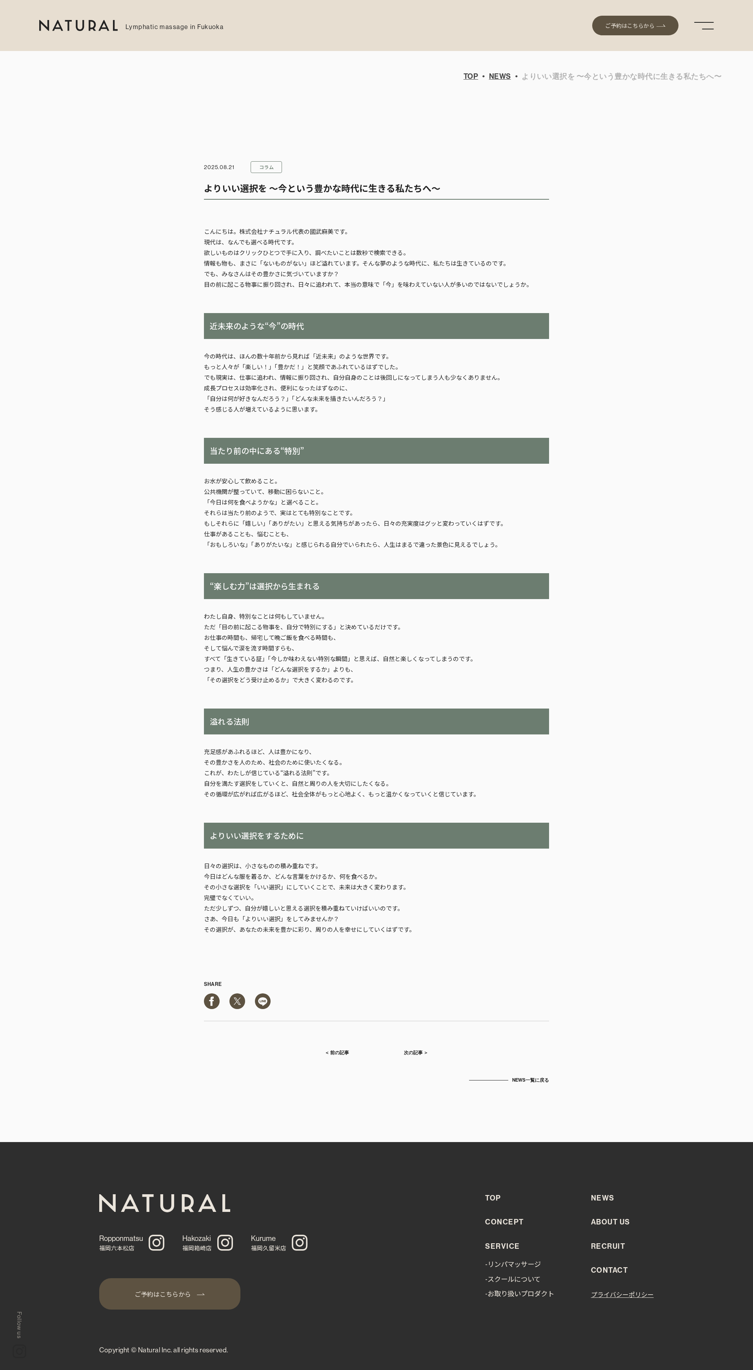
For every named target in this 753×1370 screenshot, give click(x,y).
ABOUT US (610, 1222)
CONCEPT (504, 1222)
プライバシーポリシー (622, 1294)
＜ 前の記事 (337, 1052)
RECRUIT (608, 1246)
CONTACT (609, 1270)
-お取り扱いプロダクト (519, 1293)
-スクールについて (512, 1279)
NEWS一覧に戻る (530, 1080)
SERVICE (502, 1246)
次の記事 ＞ (416, 1052)
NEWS (500, 77)
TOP (471, 77)
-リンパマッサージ (513, 1264)
